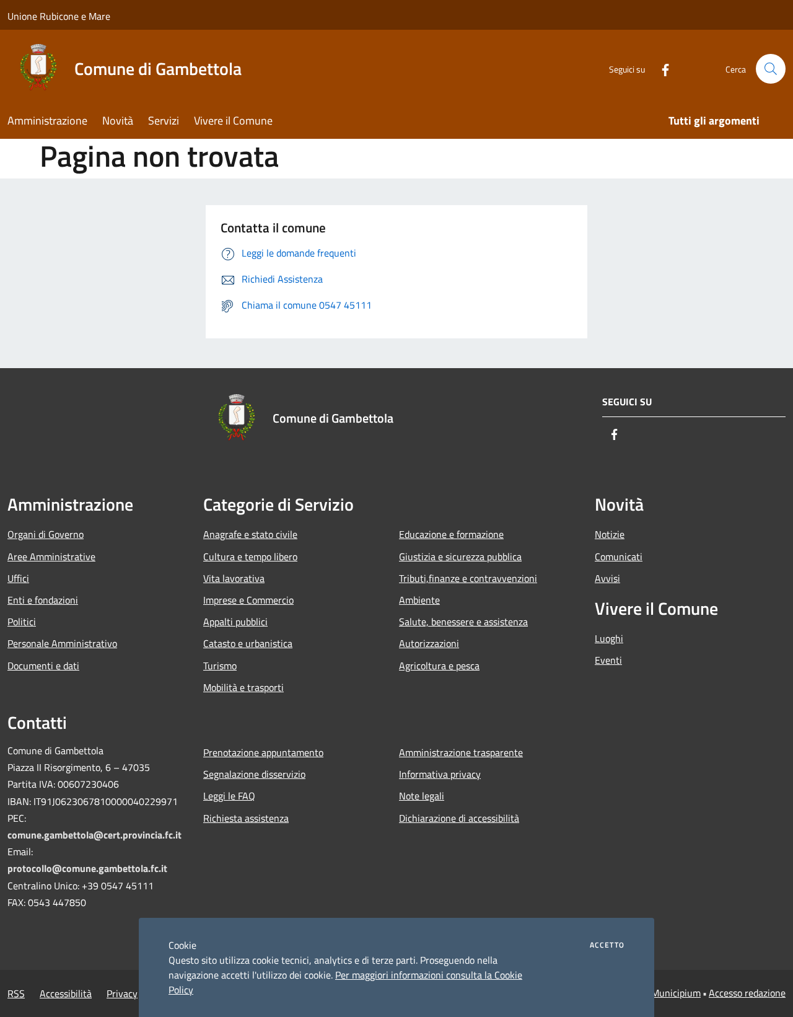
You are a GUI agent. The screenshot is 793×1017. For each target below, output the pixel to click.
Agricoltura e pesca (439, 665)
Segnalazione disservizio (254, 774)
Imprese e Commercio (248, 599)
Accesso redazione (747, 992)
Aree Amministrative (51, 556)
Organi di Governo (45, 534)
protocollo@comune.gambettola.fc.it (87, 868)
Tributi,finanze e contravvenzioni (468, 578)
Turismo (220, 665)
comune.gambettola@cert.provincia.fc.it (94, 834)
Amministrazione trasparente (461, 752)
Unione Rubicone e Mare (58, 16)
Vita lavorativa (234, 578)
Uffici (18, 578)
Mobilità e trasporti (243, 687)
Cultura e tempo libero (250, 556)
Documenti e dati (43, 665)
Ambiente (419, 599)
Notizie (609, 534)
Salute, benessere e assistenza (463, 621)
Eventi (608, 660)
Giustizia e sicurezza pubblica (460, 556)
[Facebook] (660, 68)
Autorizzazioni (429, 643)
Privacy (122, 993)
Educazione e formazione (451, 534)
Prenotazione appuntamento (263, 752)
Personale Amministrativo (62, 643)
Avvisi (607, 578)
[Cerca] (771, 69)
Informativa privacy (440, 774)
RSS (16, 993)
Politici (21, 621)
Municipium (676, 992)
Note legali (421, 795)
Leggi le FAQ (229, 795)
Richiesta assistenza (246, 818)
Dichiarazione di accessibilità (459, 818)
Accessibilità (66, 993)
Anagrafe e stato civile (250, 534)
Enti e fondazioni (42, 599)
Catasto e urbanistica (247, 643)
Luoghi (609, 638)
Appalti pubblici (235, 621)
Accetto (607, 945)
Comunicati (618, 556)
